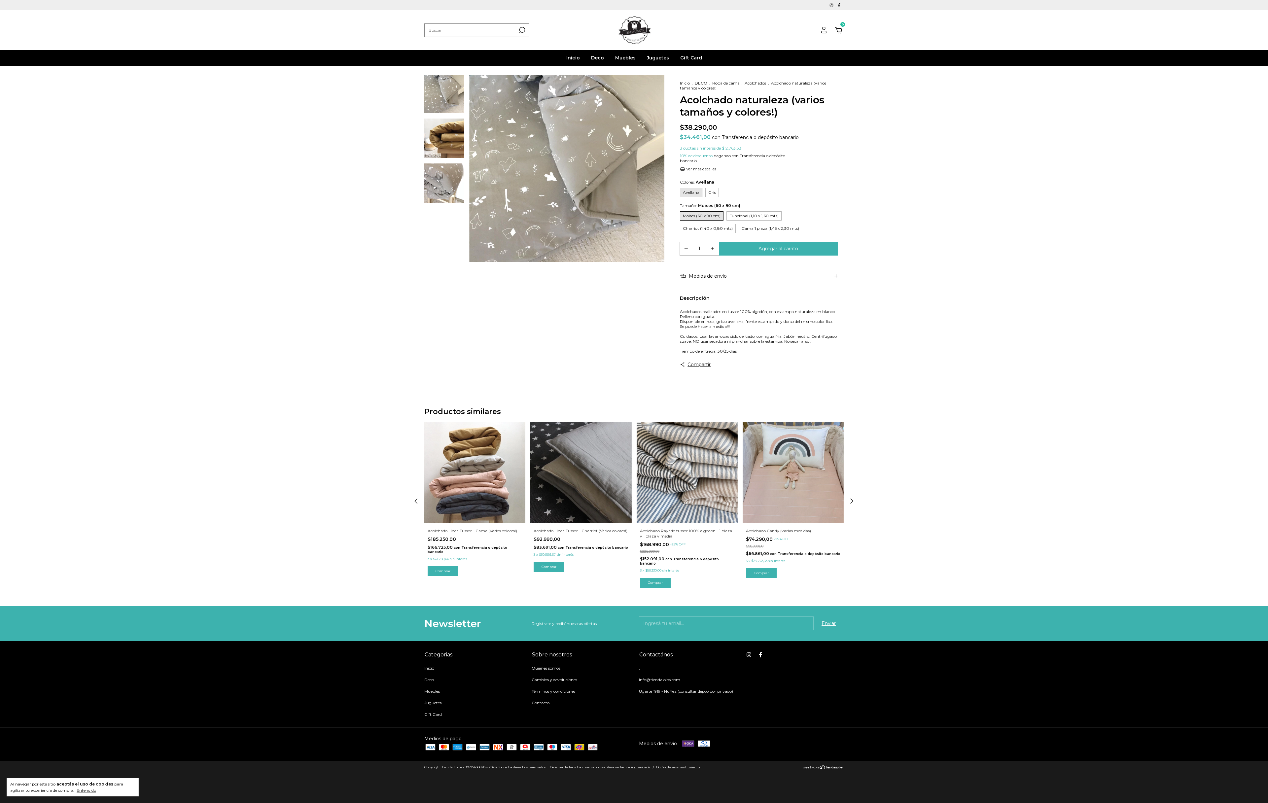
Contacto (540, 702)
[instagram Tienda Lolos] (831, 5)
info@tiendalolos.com (659, 679)
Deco (597, 58)
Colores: (697, 182)
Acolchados (755, 83)
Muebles (625, 58)
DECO (701, 83)
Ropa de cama (726, 83)
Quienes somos (546, 668)
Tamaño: (710, 205)
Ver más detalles (700, 168)
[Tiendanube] (823, 768)
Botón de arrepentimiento (678, 767)
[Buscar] (521, 30)
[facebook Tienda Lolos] (839, 5)
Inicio (573, 58)
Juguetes (658, 58)
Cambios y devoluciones (554, 679)
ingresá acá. (641, 767)
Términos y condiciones (553, 691)
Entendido (86, 790)
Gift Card (691, 58)
